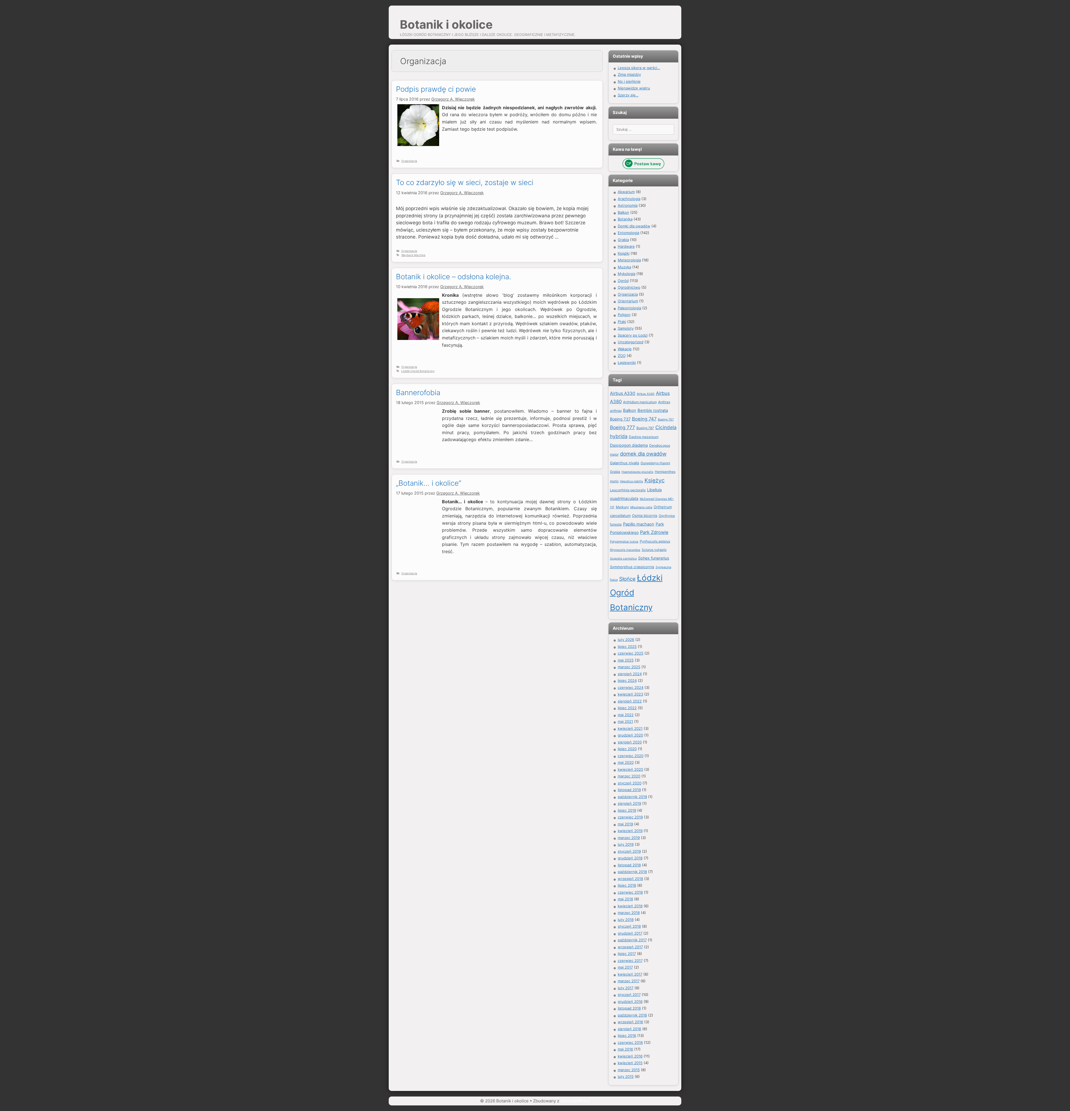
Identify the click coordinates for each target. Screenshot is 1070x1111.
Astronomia (628, 205)
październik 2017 (632, 940)
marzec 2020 (629, 776)
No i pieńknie (629, 81)
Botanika (625, 219)
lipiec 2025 (627, 646)
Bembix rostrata (653, 410)
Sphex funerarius (653, 558)
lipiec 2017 (627, 953)
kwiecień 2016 (630, 1056)
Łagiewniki (627, 362)
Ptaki (622, 321)
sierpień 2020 (630, 742)
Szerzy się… (628, 95)
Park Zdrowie (654, 532)
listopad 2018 (629, 865)
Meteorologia (629, 260)
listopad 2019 (629, 789)
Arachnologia (629, 198)
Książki (623, 253)
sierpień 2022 (630, 701)
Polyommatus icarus (624, 541)
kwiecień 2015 (630, 1063)
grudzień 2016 (630, 1001)
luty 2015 (626, 1076)
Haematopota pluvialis (637, 472)
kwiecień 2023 (630, 694)
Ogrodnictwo (629, 287)
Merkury (622, 507)
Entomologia (628, 232)
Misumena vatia (641, 507)
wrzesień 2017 (630, 947)
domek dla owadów (643, 454)
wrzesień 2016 (630, 1022)
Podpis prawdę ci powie (436, 89)
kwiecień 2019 (630, 830)
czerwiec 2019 (630, 817)
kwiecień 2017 (630, 974)
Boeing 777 (622, 427)
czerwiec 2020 (630, 755)
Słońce (627, 579)
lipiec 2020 (627, 749)
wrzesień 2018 (630, 878)
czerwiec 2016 (630, 1042)
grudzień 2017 (630, 933)
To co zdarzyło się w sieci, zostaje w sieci (464, 182)
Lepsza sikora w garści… (639, 67)
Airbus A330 (622, 393)
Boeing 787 (645, 428)
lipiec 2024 (627, 680)
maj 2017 (625, 967)
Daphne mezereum (643, 437)
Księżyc (655, 480)
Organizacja (409, 160)
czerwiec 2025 (630, 653)
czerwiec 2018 (630, 892)
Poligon (624, 314)
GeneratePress (575, 1100)
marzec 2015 (629, 1070)
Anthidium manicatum (640, 402)
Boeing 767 (666, 419)
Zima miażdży (629, 74)
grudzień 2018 (630, 858)
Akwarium (626, 191)
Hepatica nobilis (631, 481)
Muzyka (624, 267)
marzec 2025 (629, 667)
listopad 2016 (629, 1008)
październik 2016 (632, 1015)
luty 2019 (626, 844)
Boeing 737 (620, 419)
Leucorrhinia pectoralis (628, 490)
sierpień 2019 (629, 803)
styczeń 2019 (629, 851)
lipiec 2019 (627, 810)
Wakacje (625, 349)
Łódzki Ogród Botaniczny (418, 371)
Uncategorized (630, 342)
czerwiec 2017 (630, 960)
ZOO (622, 355)
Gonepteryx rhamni (655, 463)
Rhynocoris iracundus (625, 550)
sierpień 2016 (629, 1029)
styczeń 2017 (629, 994)
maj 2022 (626, 715)
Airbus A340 (646, 394)
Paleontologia (629, 308)
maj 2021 (625, 721)
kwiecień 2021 (630, 728)
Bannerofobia (418, 392)
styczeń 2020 (629, 783)
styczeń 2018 (629, 926)
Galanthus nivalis (624, 463)
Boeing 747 (644, 419)
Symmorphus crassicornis (632, 567)
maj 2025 (626, 660)
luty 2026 (626, 639)
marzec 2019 (629, 837)
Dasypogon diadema (629, 445)
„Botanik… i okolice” (428, 483)
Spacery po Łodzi (633, 335)
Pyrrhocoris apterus (655, 541)
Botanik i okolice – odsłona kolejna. (453, 276)
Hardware (626, 246)
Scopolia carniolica (623, 558)
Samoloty (626, 328)
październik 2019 (632, 796)
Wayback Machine (413, 255)
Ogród (623, 280)
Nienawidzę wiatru (634, 88)
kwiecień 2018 (630, 906)
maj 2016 (625, 1049)
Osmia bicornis (644, 515)
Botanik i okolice (446, 24)
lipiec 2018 (627, 885)
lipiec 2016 (627, 1035)
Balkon (623, 212)
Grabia (623, 239)
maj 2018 (625, 899)
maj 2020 (626, 762)
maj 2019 (625, 824)
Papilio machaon (638, 524)
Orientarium (628, 301)
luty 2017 (625, 988)
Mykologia (626, 273)
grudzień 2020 (630, 735)
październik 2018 (632, 871)
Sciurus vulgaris (654, 550)
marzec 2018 (629, 912)
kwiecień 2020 (630, 769)
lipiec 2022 (627, 708)
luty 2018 (626, 919)
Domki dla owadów (634, 226)
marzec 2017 (628, 981)
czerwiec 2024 (630, 687)
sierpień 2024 (630, 674)
